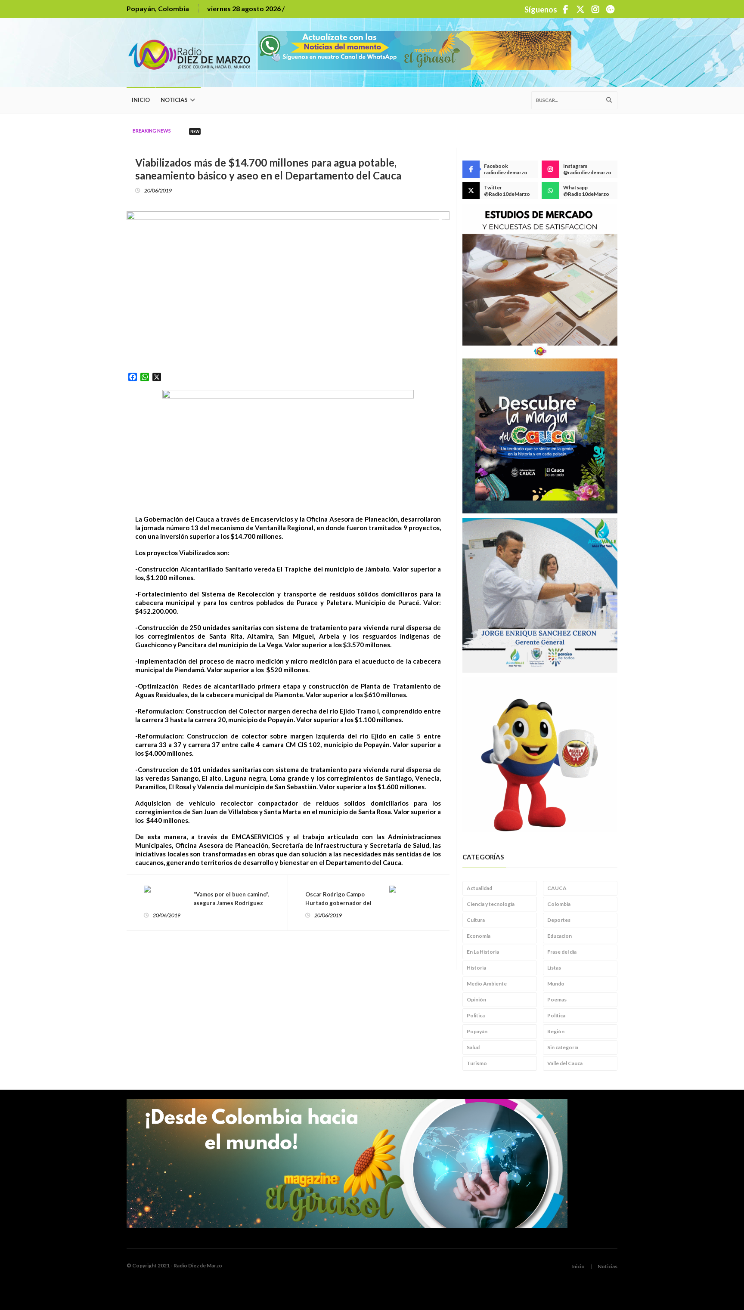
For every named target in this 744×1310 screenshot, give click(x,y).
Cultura (476, 920)
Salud (473, 1047)
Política (556, 1015)
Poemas (557, 999)
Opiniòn (476, 999)
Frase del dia (562, 952)
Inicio (141, 99)
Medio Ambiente (487, 983)
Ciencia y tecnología (491, 904)
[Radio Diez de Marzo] (192, 52)
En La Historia (483, 952)
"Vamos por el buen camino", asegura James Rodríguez (231, 898)
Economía (478, 936)
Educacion (559, 936)
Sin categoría (562, 1047)
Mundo (555, 983)
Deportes (558, 920)
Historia (476, 967)
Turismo (477, 1063)
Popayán (477, 1031)
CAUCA (557, 888)
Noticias (174, 99)
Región (555, 1031)
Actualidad (479, 888)
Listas (554, 967)
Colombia (558, 904)
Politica (476, 1015)
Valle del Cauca (565, 1063)
